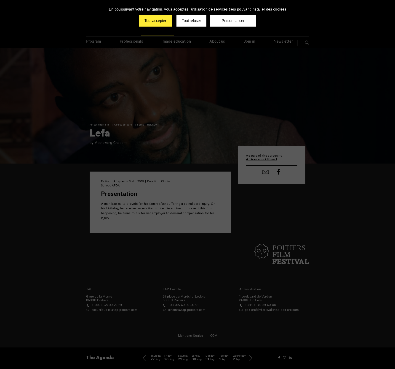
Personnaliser (233, 21)
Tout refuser (191, 21)
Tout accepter (155, 21)
